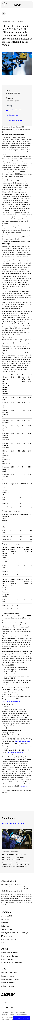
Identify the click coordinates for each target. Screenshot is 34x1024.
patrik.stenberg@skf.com (16, 752)
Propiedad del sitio (21, 1014)
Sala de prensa (6, 943)
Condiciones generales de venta (10, 1017)
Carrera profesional (8, 939)
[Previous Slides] (6, 854)
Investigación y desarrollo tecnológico (15, 933)
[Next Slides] (28, 854)
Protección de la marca (9, 973)
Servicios (4, 923)
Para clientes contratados (10, 979)
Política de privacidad (7, 1014)
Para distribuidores (8, 983)
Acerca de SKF (6, 916)
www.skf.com (24, 786)
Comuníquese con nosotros (11, 963)
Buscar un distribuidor (9, 953)
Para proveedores (7, 976)
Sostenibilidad (6, 929)
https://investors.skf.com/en (11, 701)
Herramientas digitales (9, 956)
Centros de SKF (7, 959)
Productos (5, 919)
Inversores (7, 936)
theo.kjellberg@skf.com (22, 741)
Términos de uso (20, 1012)
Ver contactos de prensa (12, 100)
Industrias (5, 926)
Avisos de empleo (7, 986)
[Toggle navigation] (4, 4)
